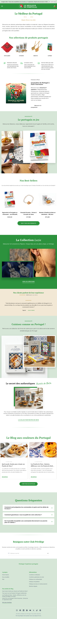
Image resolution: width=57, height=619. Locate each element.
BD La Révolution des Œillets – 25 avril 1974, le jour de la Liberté (47, 213)
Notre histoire (5, 574)
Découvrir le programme (36, 106)
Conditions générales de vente (36, 577)
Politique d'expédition (34, 581)
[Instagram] (17, 610)
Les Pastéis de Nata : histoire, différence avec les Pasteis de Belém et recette (13, 465)
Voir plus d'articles (7, 602)
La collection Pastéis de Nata (28, 419)
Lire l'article (5, 476)
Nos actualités (5, 577)
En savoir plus (52, 1)
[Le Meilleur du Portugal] (28, 6)
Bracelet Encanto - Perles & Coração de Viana (10, 213)
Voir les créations (28, 281)
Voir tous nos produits (28, 223)
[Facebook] (20, 610)
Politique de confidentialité (35, 579)
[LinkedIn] (23, 610)
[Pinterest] (40, 610)
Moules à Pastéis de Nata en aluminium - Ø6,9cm (28, 213)
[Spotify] (27, 610)
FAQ (3, 579)
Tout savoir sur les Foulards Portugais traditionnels (43, 465)
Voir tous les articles (28, 483)
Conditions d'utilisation (34, 574)
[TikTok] (37, 610)
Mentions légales (33, 586)
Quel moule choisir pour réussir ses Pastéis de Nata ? (15, 591)
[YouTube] (30, 610)
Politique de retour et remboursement (38, 584)
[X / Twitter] (33, 610)
